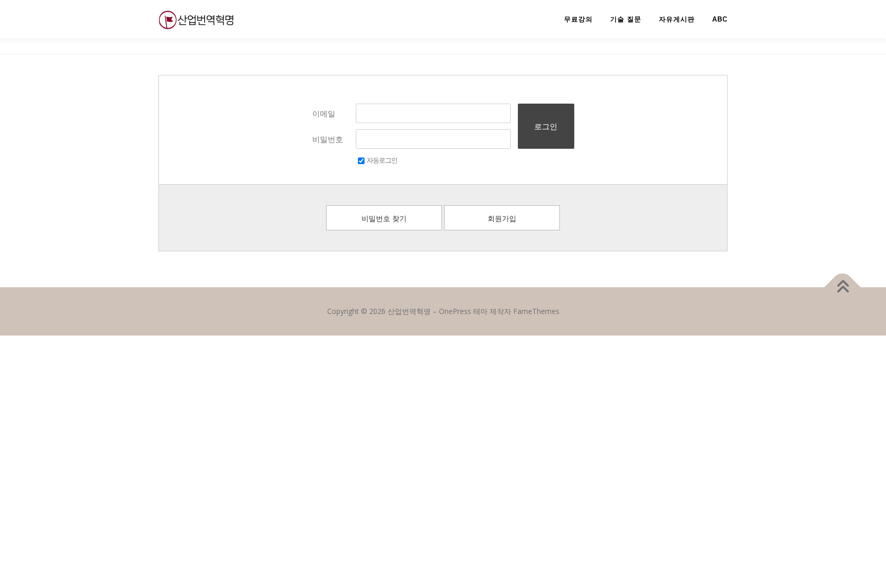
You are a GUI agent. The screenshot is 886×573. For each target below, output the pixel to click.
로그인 (545, 126)
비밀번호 (327, 139)
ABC (720, 19)
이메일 (323, 113)
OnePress (455, 311)
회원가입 (502, 218)
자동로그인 (382, 160)
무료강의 (578, 19)
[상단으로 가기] (842, 287)
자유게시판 (677, 19)
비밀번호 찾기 (384, 218)
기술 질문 (625, 19)
